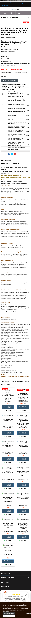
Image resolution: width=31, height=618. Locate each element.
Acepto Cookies (9, 616)
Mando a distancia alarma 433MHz (23, 497)
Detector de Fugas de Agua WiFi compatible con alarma (23, 473)
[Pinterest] (15, 154)
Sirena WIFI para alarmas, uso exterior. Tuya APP (8, 421)
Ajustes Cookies (9, 613)
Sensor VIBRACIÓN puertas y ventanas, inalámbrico (8, 499)
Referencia (4, 37)
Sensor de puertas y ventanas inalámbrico (8, 447)
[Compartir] (9, 154)
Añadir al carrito (9, 80)
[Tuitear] (12, 154)
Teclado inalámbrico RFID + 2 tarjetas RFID (8, 473)
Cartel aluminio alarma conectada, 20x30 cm (8, 525)
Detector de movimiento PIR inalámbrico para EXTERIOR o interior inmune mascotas (23, 422)
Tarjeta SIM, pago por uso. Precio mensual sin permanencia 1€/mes (23, 525)
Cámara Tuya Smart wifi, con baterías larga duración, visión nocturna (23, 396)
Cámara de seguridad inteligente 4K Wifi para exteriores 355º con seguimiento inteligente (8, 397)
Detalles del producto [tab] (10, 163)
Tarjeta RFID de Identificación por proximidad (8, 549)
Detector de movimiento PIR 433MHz (23, 447)
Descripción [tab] (6, 160)
